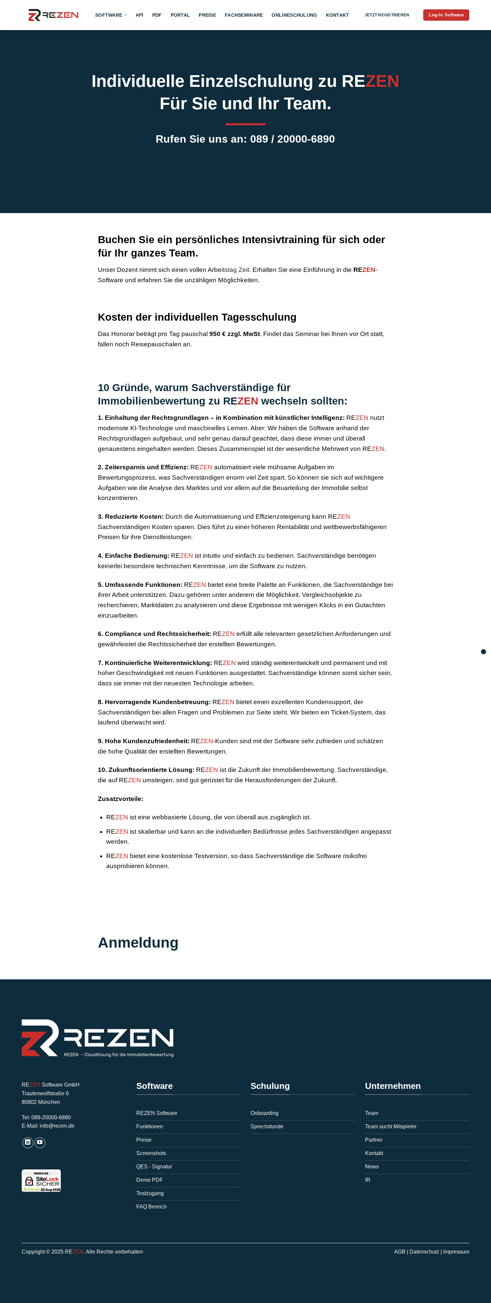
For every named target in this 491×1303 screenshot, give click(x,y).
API (140, 15)
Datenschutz (424, 1252)
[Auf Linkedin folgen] (27, 1142)
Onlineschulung (294, 15)
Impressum (456, 1252)
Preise (207, 15)
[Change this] (483, 651)
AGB (399, 1252)
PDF (157, 15)
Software (108, 15)
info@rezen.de (57, 1126)
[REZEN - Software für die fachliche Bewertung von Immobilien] (53, 15)
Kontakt (337, 15)
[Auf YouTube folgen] (39, 1142)
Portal (180, 15)
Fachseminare (244, 15)
